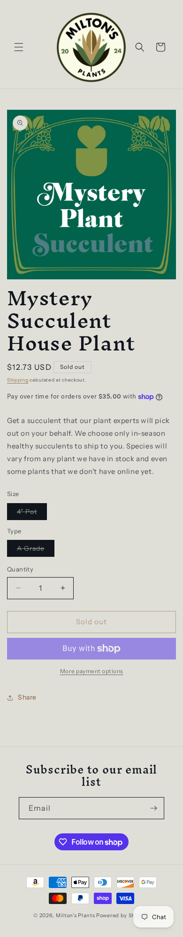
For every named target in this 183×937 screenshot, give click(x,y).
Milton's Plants (75, 915)
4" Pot (32, 513)
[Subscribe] (153, 808)
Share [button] (27, 697)
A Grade (35, 550)
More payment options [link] (91, 671)
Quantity (20, 569)
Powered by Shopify (123, 915)
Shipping (18, 380)
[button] (18, 47)
